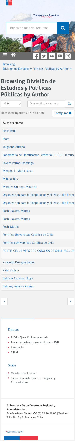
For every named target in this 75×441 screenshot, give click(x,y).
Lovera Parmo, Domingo (18, 163)
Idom (6, 139)
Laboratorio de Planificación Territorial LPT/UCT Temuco (39, 155)
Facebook (36, 56)
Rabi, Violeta (11, 270)
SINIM (14, 352)
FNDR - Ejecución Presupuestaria (29, 337)
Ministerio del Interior (23, 373)
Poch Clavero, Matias (16, 211)
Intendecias (17, 347)
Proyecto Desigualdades (18, 262)
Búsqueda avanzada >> (20, 38)
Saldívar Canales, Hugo (18, 278)
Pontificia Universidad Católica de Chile (28, 243)
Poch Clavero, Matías (16, 219)
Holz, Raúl (9, 131)
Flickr (52, 56)
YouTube (60, 56)
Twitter (44, 56)
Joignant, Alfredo (14, 147)
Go (69, 103)
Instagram (68, 56)
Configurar (61, 113)
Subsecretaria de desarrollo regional (9, 10)
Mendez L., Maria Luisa (17, 171)
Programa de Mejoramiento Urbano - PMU (35, 342)
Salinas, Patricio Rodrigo (18, 286)
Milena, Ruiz (11, 179)
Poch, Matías (11, 227)
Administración (15, 432)
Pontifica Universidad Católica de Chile (28, 235)
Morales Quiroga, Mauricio (20, 187)
